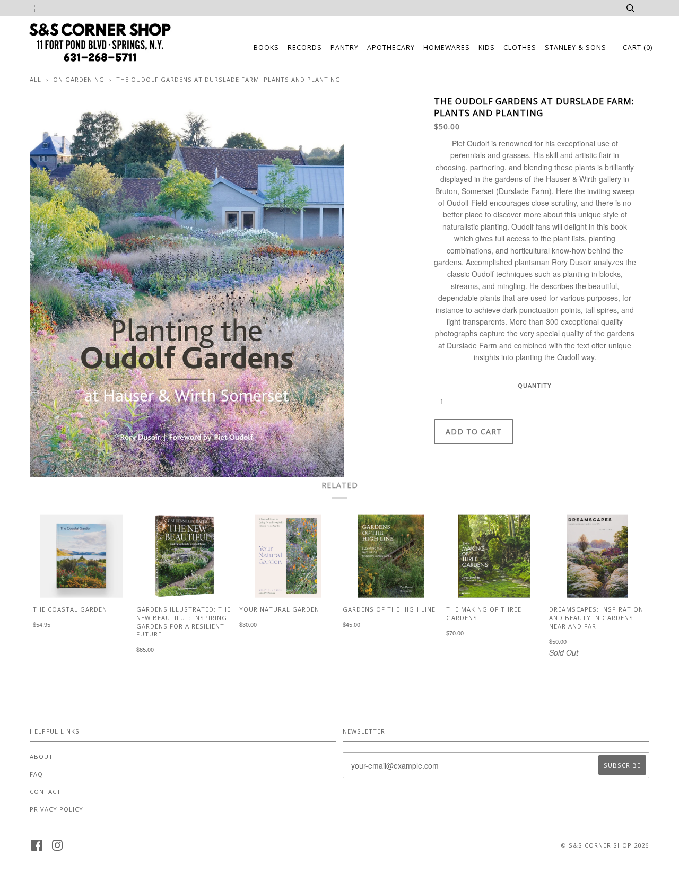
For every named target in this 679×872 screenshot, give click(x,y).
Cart (637, 47)
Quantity (535, 385)
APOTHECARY (391, 47)
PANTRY (344, 47)
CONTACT (45, 792)
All (35, 79)
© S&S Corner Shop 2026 (605, 845)
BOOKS (266, 47)
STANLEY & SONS (575, 47)
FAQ (36, 774)
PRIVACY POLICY (56, 809)
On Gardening (79, 79)
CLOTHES (519, 47)
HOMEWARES (446, 47)
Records (305, 47)
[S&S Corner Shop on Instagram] (57, 848)
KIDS (486, 47)
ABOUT (41, 757)
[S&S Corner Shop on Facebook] (37, 848)
